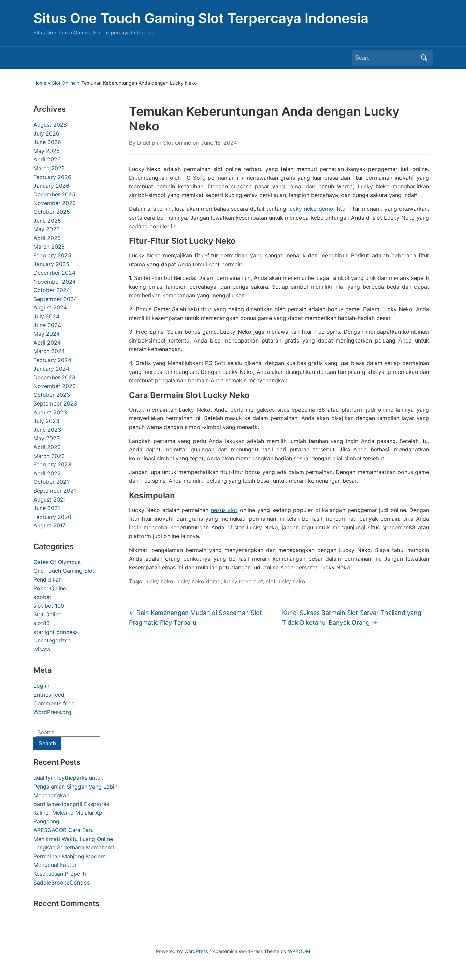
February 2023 (52, 464)
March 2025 (49, 246)
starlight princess (55, 632)
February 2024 (52, 359)
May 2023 (46, 438)
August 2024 (50, 307)
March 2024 (49, 351)
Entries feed (48, 694)
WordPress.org (52, 712)
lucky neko (159, 581)
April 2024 (47, 342)
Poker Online (49, 588)
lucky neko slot (243, 581)
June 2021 (46, 508)
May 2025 (46, 229)
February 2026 (52, 177)
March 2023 (49, 455)
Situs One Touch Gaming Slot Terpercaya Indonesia (200, 18)
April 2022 (47, 473)
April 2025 (47, 238)
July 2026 (46, 133)
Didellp (146, 142)
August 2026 (50, 124)
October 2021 (51, 481)
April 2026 (47, 159)
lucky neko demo (310, 208)
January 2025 (51, 263)
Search (424, 58)
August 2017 (49, 525)
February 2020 (52, 516)
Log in (41, 685)
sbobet (42, 596)
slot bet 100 (48, 605)
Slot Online (64, 83)
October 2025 (51, 211)
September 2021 (54, 490)
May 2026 (46, 150)
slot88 (41, 623)
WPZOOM (299, 951)
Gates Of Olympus (57, 562)
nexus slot (224, 510)
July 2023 (46, 420)
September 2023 (55, 403)
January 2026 (51, 185)
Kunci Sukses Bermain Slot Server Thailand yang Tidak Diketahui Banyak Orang (351, 617)
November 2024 (54, 281)
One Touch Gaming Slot (63, 570)
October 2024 (51, 290)
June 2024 (47, 325)
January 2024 (51, 368)
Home (39, 83)
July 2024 (46, 316)
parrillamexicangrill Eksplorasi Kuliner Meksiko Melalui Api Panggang (72, 812)
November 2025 (54, 203)
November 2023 (54, 386)
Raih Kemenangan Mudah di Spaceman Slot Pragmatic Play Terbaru (195, 617)
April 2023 (47, 447)
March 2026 (49, 168)
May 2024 (46, 333)
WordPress (196, 951)
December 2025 (54, 194)
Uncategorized (52, 640)
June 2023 (47, 429)
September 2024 (55, 299)
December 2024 (54, 272)
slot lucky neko (285, 581)
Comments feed (54, 703)
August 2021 (49, 499)
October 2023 (51, 394)
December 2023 (54, 377)
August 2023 (50, 412)
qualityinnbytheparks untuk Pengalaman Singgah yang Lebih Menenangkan (75, 786)
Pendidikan (47, 579)
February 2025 (52, 255)
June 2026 (47, 142)
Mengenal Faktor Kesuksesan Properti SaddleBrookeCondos (61, 873)
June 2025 (47, 220)
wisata (41, 649)
